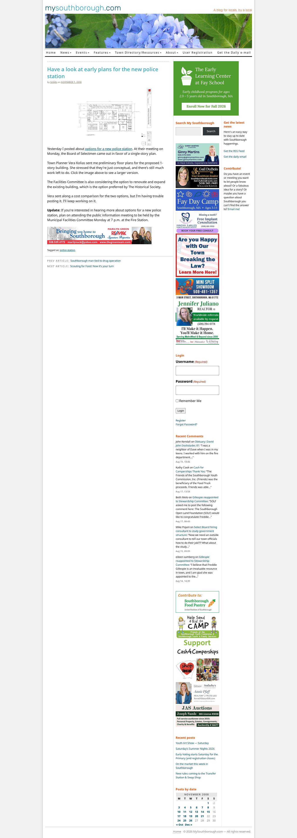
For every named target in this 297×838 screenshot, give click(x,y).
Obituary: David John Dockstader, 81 (195, 443)
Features (101, 52)
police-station (67, 250)
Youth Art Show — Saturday (192, 743)
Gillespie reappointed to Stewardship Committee (197, 499)
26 (190, 820)
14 (202, 812)
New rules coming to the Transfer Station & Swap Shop (196, 775)
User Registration (198, 52)
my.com (83, 7)
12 (190, 812)
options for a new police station (108, 148)
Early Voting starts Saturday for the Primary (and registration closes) (197, 756)
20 (196, 816)
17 (178, 816)
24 (178, 820)
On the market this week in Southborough (192, 766)
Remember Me (190, 401)
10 (178, 812)
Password (191, 381)
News (64, 52)
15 (208, 812)
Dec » (188, 824)
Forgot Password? (186, 424)
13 (196, 812)
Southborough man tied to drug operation (95, 261)
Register (181, 420)
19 (190, 816)
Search (211, 131)
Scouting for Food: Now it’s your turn (92, 266)
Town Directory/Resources (137, 52)
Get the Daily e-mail (234, 52)
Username (191, 361)
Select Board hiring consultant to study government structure (196, 531)
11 (184, 812)
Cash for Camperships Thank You (190, 469)
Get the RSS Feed (234, 151)
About (171, 52)
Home (51, 52)
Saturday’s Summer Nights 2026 (195, 748)
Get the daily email (235, 156)
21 (202, 816)
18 (184, 816)
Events (81, 52)
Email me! (234, 209)
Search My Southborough (195, 123)
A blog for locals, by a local (233, 10)
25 (184, 820)
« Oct (179, 824)
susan (53, 82)
